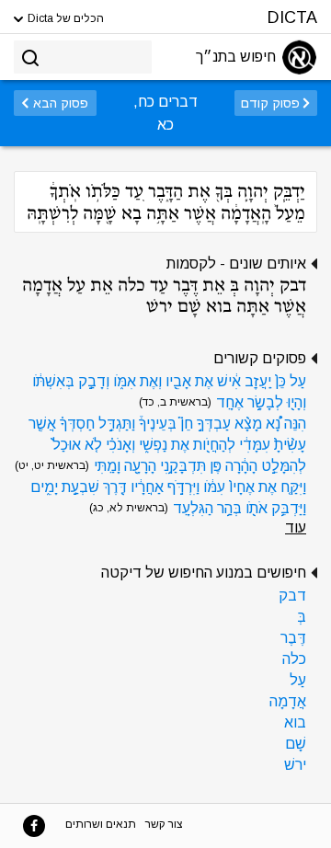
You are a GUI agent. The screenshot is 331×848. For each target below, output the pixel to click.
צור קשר (164, 824)
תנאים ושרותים (100, 824)
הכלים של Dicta (64, 18)
